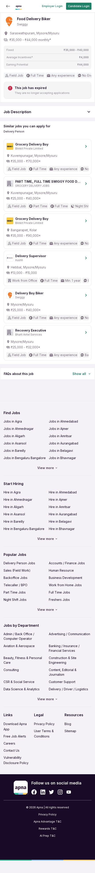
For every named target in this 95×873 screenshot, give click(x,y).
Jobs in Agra (13, 421)
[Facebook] (34, 792)
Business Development (65, 578)
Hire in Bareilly (14, 521)
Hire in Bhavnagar (62, 529)
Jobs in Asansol (15, 443)
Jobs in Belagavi (61, 450)
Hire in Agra (12, 492)
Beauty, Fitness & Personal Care (23, 660)
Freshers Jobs (59, 599)
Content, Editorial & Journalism (62, 672)
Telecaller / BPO (15, 585)
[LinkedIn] (42, 792)
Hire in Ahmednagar (18, 499)
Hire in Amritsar (59, 507)
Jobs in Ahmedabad (63, 421)
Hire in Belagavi (60, 521)
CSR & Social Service (19, 682)
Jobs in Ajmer (58, 429)
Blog (68, 724)
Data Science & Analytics (22, 689)
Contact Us (11, 750)
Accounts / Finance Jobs (67, 563)
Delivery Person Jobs (19, 563)
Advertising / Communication (69, 634)
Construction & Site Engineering (62, 660)
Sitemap (70, 731)
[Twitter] (51, 792)
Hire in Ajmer (58, 499)
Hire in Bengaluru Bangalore (24, 529)
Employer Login (52, 6)
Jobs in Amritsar (60, 436)
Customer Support (62, 682)
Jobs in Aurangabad (63, 443)
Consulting (11, 670)
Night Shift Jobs (15, 599)
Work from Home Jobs (65, 585)
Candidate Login (78, 6)
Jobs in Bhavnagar (62, 458)
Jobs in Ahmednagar (19, 429)
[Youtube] (68, 792)
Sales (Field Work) (17, 570)
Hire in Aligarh (14, 507)
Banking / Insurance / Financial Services (64, 648)
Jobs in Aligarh (14, 436)
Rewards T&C (48, 828)
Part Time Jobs (15, 592)
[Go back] (8, 6)
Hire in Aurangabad (63, 514)
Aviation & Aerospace (19, 646)
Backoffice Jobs (15, 578)
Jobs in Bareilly (15, 450)
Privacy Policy (44, 724)
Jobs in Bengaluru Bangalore (25, 458)
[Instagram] (60, 792)
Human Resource (61, 570)
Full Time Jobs (59, 592)
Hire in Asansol (14, 514)
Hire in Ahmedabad (63, 492)
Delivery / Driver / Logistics (68, 689)
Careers (9, 743)
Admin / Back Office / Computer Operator (19, 636)
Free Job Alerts (15, 736)
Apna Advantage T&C (47, 821)
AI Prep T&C (47, 835)
